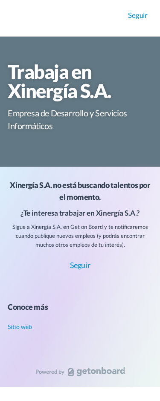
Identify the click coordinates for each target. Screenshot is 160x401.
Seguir (138, 15)
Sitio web (20, 326)
